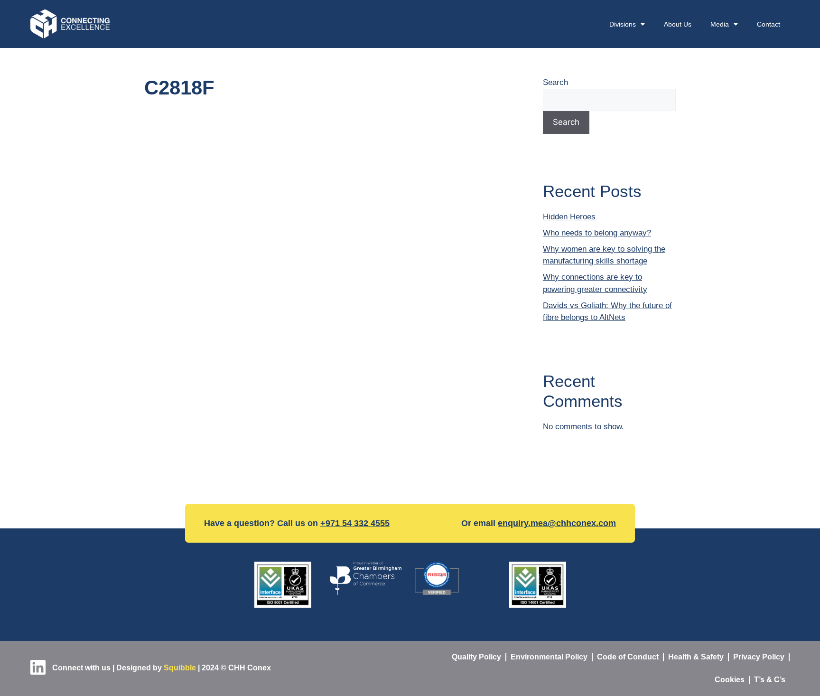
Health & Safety (696, 657)
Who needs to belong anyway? (597, 232)
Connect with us (80, 668)
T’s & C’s (769, 680)
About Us (677, 24)
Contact (768, 24)
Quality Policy (476, 657)
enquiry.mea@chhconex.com (557, 523)
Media (719, 24)
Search (555, 82)
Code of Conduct (628, 657)
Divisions (622, 24)
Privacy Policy (758, 657)
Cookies (730, 680)
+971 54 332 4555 (355, 523)
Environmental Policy (549, 657)
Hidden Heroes (569, 216)
